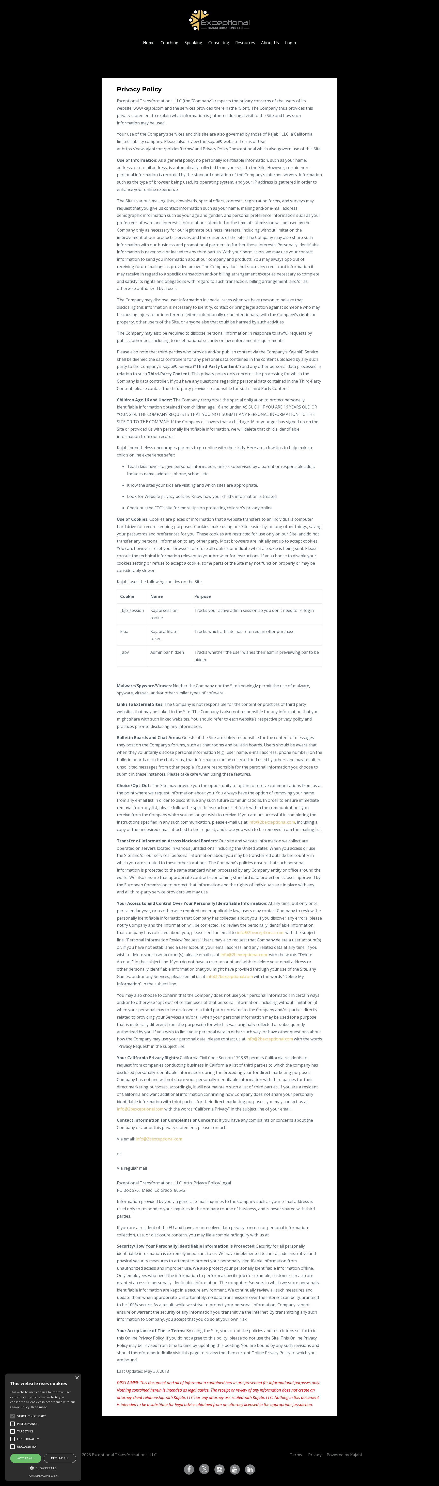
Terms (296, 1455)
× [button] (77, 1378)
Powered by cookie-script (43, 1475)
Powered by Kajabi (344, 1455)
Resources (245, 43)
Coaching (169, 43)
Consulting (218, 43)
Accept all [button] (25, 1458)
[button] (43, 1468)
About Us (270, 43)
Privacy (315, 1455)
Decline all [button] (60, 1458)
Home (148, 43)
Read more (39, 1407)
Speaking (193, 43)
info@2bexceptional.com (271, 822)
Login (290, 43)
